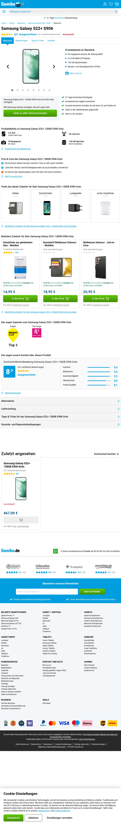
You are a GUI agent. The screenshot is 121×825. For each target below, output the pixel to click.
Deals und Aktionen (9, 694)
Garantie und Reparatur (10, 678)
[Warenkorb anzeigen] (117, 4)
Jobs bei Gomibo (49, 673)
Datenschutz (89, 670)
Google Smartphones (92, 626)
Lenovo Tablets (49, 648)
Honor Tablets (48, 640)
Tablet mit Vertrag (50, 654)
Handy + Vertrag (52, 612)
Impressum (48, 744)
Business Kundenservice (10, 709)
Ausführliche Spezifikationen (18, 149)
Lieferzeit (4, 670)
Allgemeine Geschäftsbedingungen (52, 747)
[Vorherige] (8, 67)
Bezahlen (4, 665)
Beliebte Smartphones (13, 612)
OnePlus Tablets (49, 651)
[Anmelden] (105, 4)
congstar (46, 616)
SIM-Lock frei (75, 73)
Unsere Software (90, 668)
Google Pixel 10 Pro (9, 629)
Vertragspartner (49, 676)
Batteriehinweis (7, 681)
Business (6, 700)
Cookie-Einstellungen (63, 744)
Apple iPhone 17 (7, 616)
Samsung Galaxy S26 (9, 618)
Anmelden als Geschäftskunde (13, 706)
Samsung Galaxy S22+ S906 (39, 23)
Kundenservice (9, 662)
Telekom (46, 629)
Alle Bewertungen (13, 393)
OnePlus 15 (5, 626)
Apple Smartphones (92, 616)
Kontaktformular (49, 668)
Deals (46, 700)
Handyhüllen (89, 640)
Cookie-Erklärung (62, 811)
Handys (88, 612)
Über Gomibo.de (22, 744)
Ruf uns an (47, 665)
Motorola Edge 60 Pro (10, 621)
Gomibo (88, 662)
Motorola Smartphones (93, 623)
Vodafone (46, 631)
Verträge (4, 684)
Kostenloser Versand (21, 305)
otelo (45, 626)
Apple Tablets (48, 646)
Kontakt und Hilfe (53, 662)
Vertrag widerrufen (8, 689)
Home (3, 23)
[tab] (12, 90)
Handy (11, 23)
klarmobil (46, 621)
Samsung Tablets (50, 643)
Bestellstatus (6, 668)
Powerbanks (89, 646)
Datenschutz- (44, 811)
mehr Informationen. (87, 739)
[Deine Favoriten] (111, 4)
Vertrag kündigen (8, 686)
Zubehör (88, 637)
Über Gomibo (89, 665)
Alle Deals (46, 703)
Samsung (21, 23)
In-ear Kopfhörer (90, 648)
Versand (4, 673)
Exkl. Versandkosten (21, 526)
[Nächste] (54, 67)
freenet (45, 618)
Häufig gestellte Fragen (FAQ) (54, 670)
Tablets (47, 637)
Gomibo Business (8, 703)
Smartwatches (90, 654)
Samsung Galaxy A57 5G (11, 623)
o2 (44, 623)
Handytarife (8, 637)
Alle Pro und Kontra (13, 176)
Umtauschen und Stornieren (12, 676)
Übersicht (57, 23)
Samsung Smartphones (93, 618)
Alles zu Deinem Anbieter (11, 692)
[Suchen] (116, 11)
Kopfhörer (88, 651)
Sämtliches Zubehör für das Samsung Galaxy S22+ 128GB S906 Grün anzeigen (41, 226)
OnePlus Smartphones (93, 621)
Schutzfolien (89, 643)
